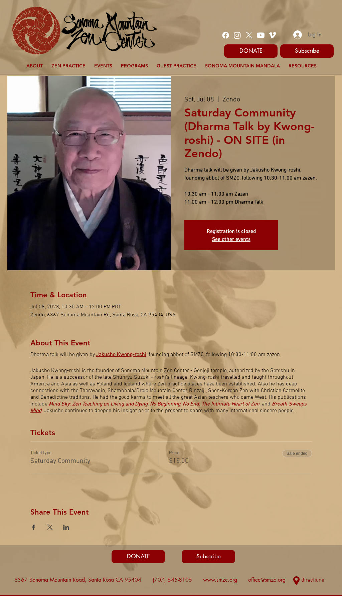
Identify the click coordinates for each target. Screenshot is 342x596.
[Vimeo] (272, 35)
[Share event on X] (50, 527)
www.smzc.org (220, 579)
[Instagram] (237, 35)
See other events (231, 239)
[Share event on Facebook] (33, 527)
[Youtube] (260, 35)
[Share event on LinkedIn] (66, 527)
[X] (248, 35)
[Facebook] (225, 35)
